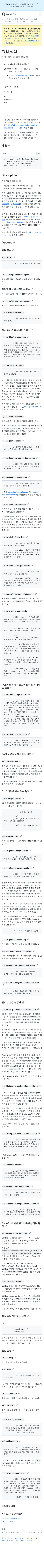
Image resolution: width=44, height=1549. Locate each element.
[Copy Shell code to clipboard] (38, 153)
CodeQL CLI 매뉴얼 (21, 21)
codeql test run (30, 407)
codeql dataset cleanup (18, 492)
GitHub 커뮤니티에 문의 (12, 1518)
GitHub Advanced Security (20, 75)
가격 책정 (10, 1540)
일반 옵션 (6, 1350)
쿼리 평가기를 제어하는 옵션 (16, 329)
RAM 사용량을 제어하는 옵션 (16, 754)
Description (9, 175)
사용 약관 (22, 1538)
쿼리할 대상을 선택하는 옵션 (16, 289)
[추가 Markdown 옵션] (22, 87)
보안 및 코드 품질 (11, 19)
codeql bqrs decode (10, 204)
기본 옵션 (6, 250)
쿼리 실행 (33, 21)
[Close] (37, 3)
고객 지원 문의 (9, 1522)
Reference (24, 19)
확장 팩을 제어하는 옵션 (14, 1316)
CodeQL (8, 21)
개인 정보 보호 (32, 1538)
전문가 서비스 (20, 1540)
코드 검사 (33, 19)
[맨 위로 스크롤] (39, 1544)
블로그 (29, 1540)
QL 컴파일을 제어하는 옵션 (15, 791)
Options (7, 242)
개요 (4, 145)
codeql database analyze (12, 222)
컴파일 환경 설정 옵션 (13, 1002)
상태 (3, 1540)
